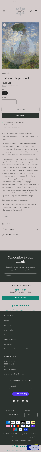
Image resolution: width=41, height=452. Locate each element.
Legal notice (15, 440)
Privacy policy (10, 437)
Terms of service (21, 437)
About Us (7, 325)
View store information (12, 128)
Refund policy (34, 433)
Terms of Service (10, 339)
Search (6, 321)
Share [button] (6, 216)
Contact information (25, 440)
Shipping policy (32, 437)
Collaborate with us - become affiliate (17, 349)
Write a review (20, 298)
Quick (6, 315)
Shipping (4, 85)
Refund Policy (9, 335)
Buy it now (20, 115)
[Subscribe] (34, 275)
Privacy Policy (9, 330)
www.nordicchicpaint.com (14, 374)
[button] (4, 11)
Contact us (8, 344)
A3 (5, 93)
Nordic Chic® (12, 433)
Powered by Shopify (22, 433)
